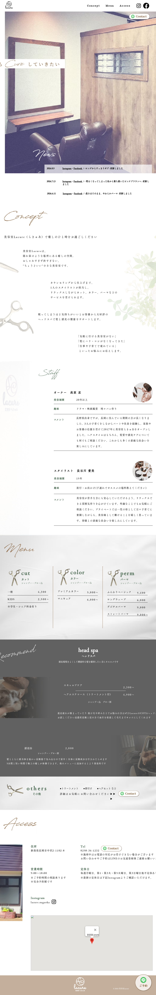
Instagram (66, 168)
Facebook (78, 168)
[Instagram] (139, 6)
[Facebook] (146, 6)
